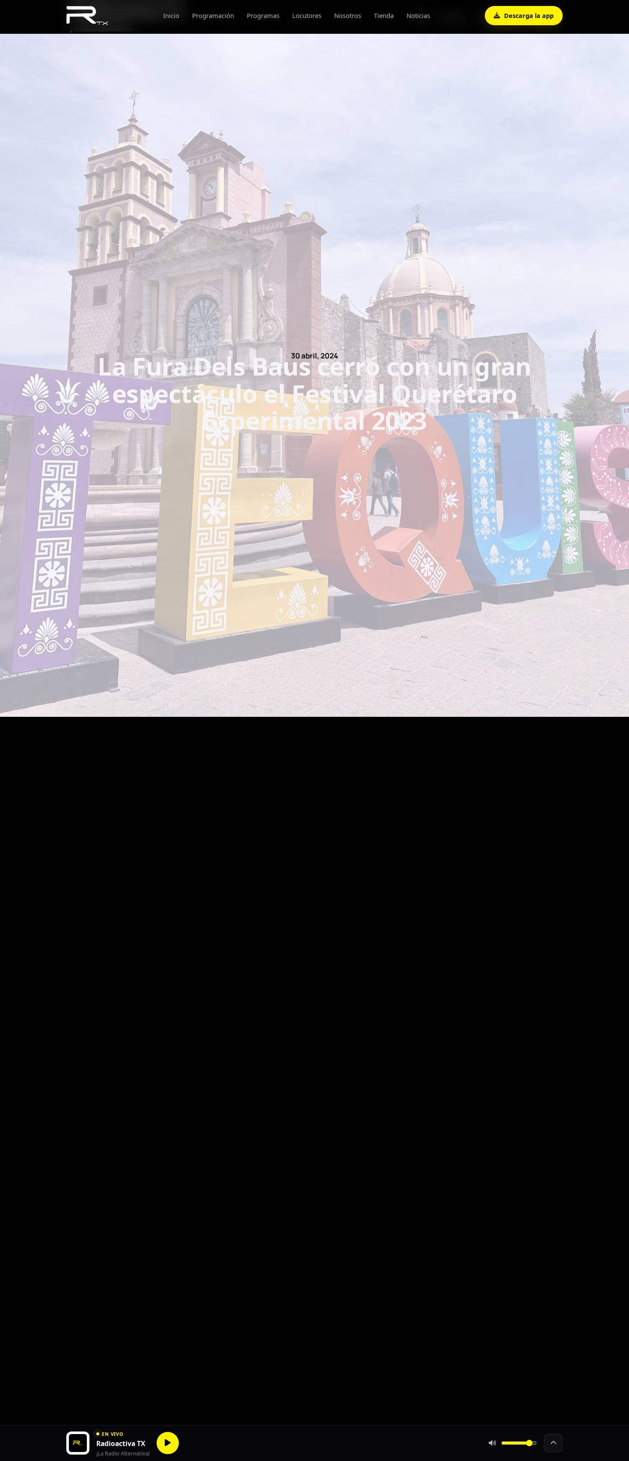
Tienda (384, 15)
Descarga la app (529, 16)
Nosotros (347, 15)
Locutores (306, 15)
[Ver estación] (553, 1443)
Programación (213, 15)
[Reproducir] (168, 1443)
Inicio (171, 15)
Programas (263, 15)
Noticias (418, 15)
